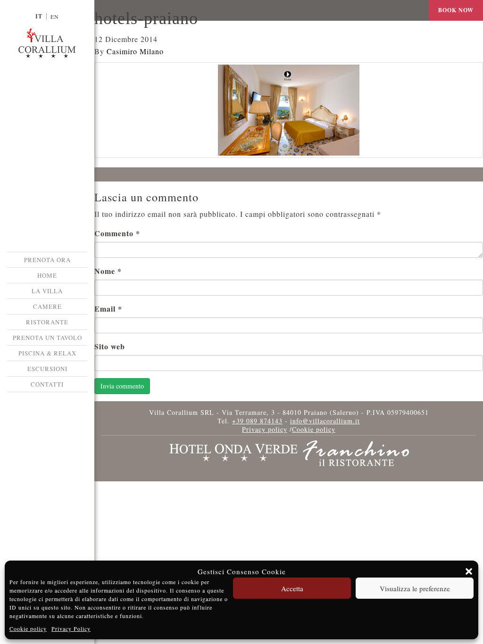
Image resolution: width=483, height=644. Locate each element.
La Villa (47, 291)
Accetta (292, 588)
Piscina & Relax (47, 353)
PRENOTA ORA (47, 260)
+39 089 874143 (257, 420)
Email (108, 308)
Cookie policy (28, 628)
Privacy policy (264, 429)
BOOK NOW (456, 10)
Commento (117, 233)
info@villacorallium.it (325, 420)
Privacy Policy (71, 628)
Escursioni (47, 368)
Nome (108, 270)
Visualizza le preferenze (415, 588)
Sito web (109, 346)
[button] (469, 571)
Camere (47, 306)
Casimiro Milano (135, 51)
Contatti (47, 384)
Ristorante (47, 322)
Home (47, 275)
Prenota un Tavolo (47, 337)
